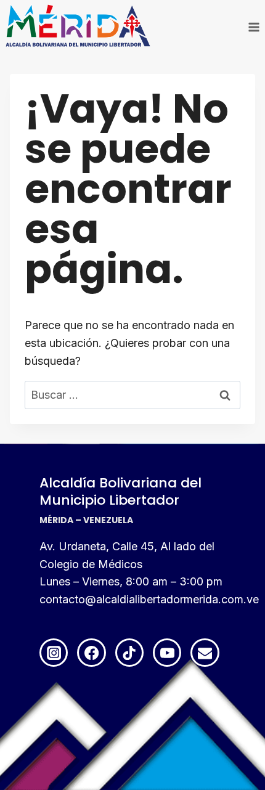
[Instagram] (53, 652)
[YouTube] (167, 652)
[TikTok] (129, 652)
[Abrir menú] (253, 26)
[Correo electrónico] (204, 652)
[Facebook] (91, 652)
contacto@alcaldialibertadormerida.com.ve (149, 599)
